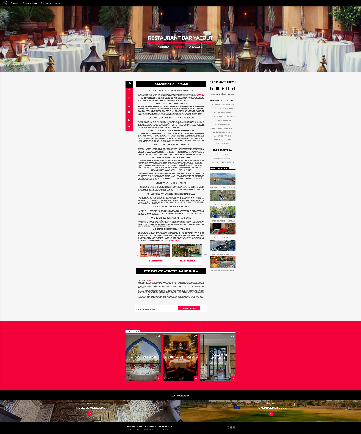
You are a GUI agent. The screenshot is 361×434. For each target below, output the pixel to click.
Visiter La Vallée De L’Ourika (222, 271)
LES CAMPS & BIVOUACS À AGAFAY (222, 128)
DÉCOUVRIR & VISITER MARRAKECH (222, 104)
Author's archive (189, 308)
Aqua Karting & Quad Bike (222, 254)
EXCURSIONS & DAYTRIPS (222, 112)
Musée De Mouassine (90, 408)
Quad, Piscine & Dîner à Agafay (222, 187)
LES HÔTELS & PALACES (222, 124)
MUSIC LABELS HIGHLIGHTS (222, 158)
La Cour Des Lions (143, 356)
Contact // (165, 429)
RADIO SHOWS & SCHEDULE (222, 154)
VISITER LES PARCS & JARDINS (222, 140)
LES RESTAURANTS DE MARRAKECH (222, 116)
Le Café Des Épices (155, 261)
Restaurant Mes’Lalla (218, 356)
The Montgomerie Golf (271, 408)
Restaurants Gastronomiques (180, 32)
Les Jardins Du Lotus (187, 261)
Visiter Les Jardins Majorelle (222, 221)
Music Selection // (31, 3)
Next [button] (205, 254)
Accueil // (16, 3)
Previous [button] (136, 254)
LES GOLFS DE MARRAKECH (222, 136)
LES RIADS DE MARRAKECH (222, 120)
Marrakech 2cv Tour (222, 237)
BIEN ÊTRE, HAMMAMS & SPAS (222, 132)
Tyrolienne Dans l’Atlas (222, 204)
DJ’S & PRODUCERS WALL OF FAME (223, 162)
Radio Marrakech (179, 46)
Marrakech (200, 94)
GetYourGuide (150, 280)
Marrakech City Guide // (52, 3)
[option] (155, 254)
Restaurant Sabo (181, 356)
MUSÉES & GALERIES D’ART (222, 144)
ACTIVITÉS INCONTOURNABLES (223, 108)
